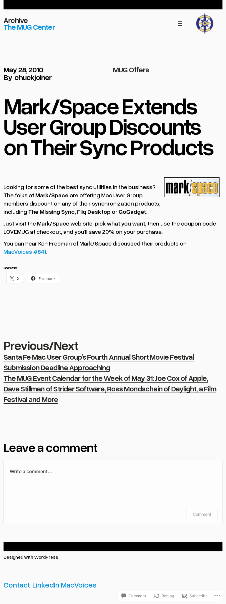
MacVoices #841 (25, 251)
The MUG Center (29, 26)
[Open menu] (180, 23)
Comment (202, 514)
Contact (17, 584)
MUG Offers (131, 69)
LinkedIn (45, 584)
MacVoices (79, 584)
